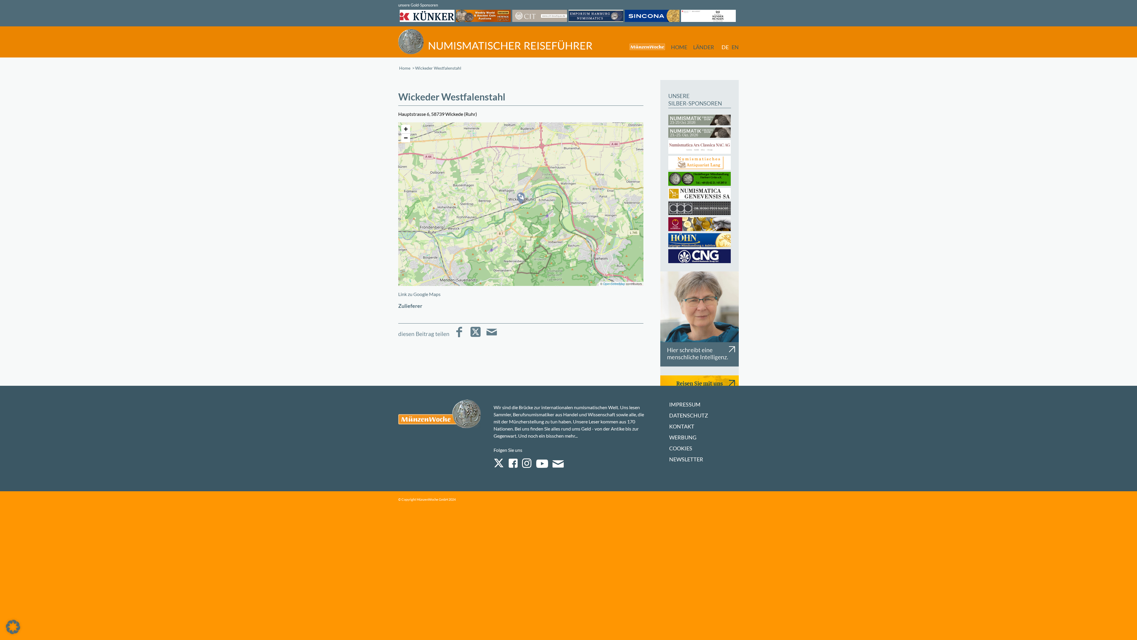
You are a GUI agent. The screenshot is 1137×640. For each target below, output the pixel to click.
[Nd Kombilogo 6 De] (495, 42)
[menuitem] (644, 47)
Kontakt (681, 426)
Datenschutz (688, 415)
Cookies (680, 448)
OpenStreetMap (614, 284)
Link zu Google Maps (419, 294)
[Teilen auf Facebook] (459, 336)
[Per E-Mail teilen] (491, 336)
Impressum (685, 404)
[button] (521, 198)
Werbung (682, 437)
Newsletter (686, 459)
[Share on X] (475, 336)
